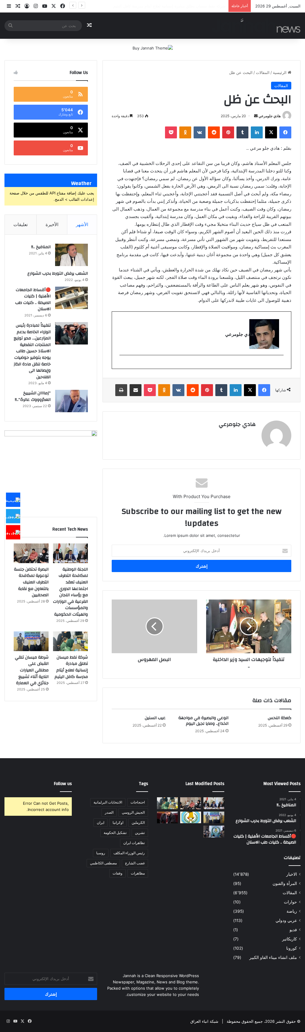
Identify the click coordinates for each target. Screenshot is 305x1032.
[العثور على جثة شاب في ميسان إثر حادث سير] (190, 817)
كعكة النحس (279, 718)
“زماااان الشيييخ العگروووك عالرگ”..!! (33, 396)
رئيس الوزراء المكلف (129, 853)
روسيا (100, 853)
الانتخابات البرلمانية (108, 802)
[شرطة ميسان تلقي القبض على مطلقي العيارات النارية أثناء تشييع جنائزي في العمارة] (31, 641)
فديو (293, 929)
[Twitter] (13, 516)
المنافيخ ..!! (41, 247)
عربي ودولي (286, 920)
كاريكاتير (289, 939)
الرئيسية (280, 72)
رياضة (292, 911)
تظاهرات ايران (134, 843)
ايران (100, 822)
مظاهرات (138, 873)
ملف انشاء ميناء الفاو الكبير (273, 957)
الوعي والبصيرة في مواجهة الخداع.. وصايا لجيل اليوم (203, 720)
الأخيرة (52, 224)
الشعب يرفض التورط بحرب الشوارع (57, 273)
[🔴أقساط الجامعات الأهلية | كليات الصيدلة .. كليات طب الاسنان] (71, 298)
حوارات (290, 902)
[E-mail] (280, 365)
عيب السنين (155, 718)
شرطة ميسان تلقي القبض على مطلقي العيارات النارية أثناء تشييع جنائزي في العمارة (32, 670)
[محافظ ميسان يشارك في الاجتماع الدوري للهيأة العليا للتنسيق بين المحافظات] (167, 817)
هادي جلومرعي (270, 116)
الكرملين (138, 822)
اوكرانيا (118, 822)
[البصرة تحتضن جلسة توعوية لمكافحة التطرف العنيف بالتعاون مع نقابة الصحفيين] (31, 553)
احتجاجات (137, 802)
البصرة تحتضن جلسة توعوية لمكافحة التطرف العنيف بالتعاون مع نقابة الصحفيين (31, 582)
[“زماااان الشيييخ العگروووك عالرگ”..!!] (71, 401)
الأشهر (82, 224)
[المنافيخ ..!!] (71, 255)
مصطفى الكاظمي (103, 863)
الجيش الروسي (133, 812)
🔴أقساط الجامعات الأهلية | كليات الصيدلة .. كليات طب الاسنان (33, 299)
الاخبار (291, 874)
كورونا (291, 948)
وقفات (117, 873)
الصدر (109, 812)
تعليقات (20, 224)
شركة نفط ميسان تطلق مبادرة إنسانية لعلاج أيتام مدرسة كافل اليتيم (71, 667)
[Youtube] (13, 532)
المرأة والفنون (285, 883)
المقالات (263, 72)
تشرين (140, 832)
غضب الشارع (135, 863)
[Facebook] (13, 500)
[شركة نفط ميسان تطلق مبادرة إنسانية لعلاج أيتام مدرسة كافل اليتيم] (70, 641)
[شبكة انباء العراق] (256, 25)
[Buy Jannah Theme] (153, 47)
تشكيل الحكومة (115, 832)
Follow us (63, 784)
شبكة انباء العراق (204, 1021)
